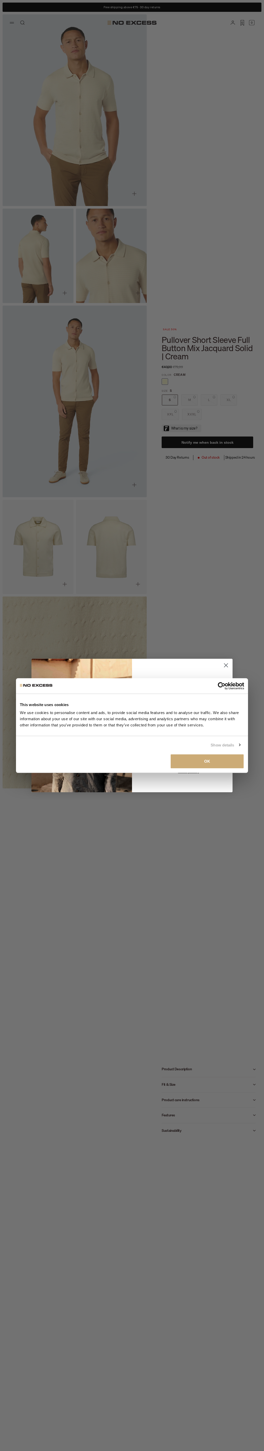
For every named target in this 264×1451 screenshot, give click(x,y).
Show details (222, 745)
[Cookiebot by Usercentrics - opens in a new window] (221, 686)
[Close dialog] (225, 665)
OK (207, 761)
